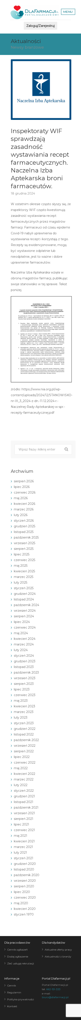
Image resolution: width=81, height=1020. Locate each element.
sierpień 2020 (24, 886)
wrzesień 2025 (24, 543)
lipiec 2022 (22, 757)
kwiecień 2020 (25, 909)
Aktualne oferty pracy (58, 949)
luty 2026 (20, 515)
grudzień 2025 (24, 526)
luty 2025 (20, 582)
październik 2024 (26, 605)
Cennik (11, 985)
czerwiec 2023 (24, 695)
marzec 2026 (23, 509)
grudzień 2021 (24, 796)
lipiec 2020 (22, 892)
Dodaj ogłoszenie (17, 956)
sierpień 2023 (24, 684)
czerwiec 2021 (24, 830)
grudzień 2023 (24, 661)
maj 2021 (20, 836)
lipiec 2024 (22, 622)
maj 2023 (21, 701)
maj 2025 (20, 566)
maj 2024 (21, 633)
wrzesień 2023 (24, 678)
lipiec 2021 (21, 824)
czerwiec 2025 (24, 560)
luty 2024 (21, 650)
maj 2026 (21, 498)
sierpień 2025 (23, 549)
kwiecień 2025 (24, 571)
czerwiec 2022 (24, 762)
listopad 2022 (24, 734)
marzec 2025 (23, 577)
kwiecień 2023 (24, 706)
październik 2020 (26, 875)
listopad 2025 (23, 532)
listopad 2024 (24, 599)
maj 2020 (21, 903)
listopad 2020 (24, 869)
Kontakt (12, 1006)
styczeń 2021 (23, 858)
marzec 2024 (24, 644)
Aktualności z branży (58, 956)
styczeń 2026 (24, 521)
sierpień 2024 (24, 616)
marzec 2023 (23, 712)
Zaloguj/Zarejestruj (40, 26)
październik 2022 (26, 740)
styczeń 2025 (23, 588)
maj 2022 (21, 768)
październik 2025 (26, 537)
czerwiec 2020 (25, 897)
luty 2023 (20, 717)
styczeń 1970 (24, 914)
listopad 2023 (24, 667)
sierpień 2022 (24, 751)
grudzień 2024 (25, 594)
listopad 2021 (23, 802)
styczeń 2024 (24, 656)
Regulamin (14, 992)
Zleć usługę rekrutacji (20, 963)
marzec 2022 (23, 779)
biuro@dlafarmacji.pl (55, 997)
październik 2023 (26, 672)
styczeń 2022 (24, 791)
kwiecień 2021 (24, 841)
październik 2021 (26, 807)
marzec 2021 (23, 847)
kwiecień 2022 (24, 774)
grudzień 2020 (25, 864)
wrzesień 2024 (25, 611)
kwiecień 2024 (24, 639)
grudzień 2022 (24, 729)
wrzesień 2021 (24, 813)
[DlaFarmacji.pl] (34, 12)
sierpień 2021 (23, 819)
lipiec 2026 (22, 487)
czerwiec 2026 (24, 492)
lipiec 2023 (22, 689)
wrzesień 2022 (24, 746)
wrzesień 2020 (25, 881)
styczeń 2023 (24, 723)
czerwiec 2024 (25, 627)
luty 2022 (20, 785)
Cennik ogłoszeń (17, 949)
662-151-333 (53, 989)
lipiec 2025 (21, 554)
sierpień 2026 (24, 481)
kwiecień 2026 (24, 504)
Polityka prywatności (20, 999)
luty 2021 (20, 852)
